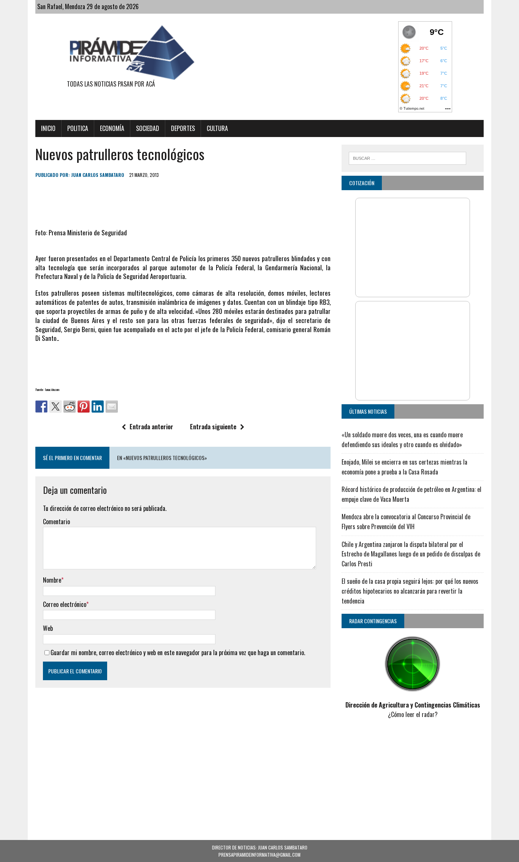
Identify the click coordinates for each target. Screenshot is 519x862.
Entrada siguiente (213, 426)
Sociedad (147, 128)
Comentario (56, 521)
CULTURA (217, 128)
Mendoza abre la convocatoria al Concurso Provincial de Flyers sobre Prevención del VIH (406, 521)
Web (48, 628)
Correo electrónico (64, 604)
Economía (112, 128)
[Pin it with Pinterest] (84, 406)
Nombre (52, 580)
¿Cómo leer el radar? (413, 714)
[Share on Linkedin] (98, 406)
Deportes (183, 128)
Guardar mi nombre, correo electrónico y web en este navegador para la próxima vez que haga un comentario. (178, 652)
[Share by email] (112, 406)
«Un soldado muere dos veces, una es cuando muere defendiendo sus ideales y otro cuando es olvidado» (402, 439)
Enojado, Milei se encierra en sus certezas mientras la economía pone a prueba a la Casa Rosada (404, 466)
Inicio (48, 128)
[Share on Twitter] (55, 406)
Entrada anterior (151, 426)
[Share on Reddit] (69, 406)
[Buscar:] (407, 157)
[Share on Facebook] (41, 406)
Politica (77, 128)
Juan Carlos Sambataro (97, 175)
